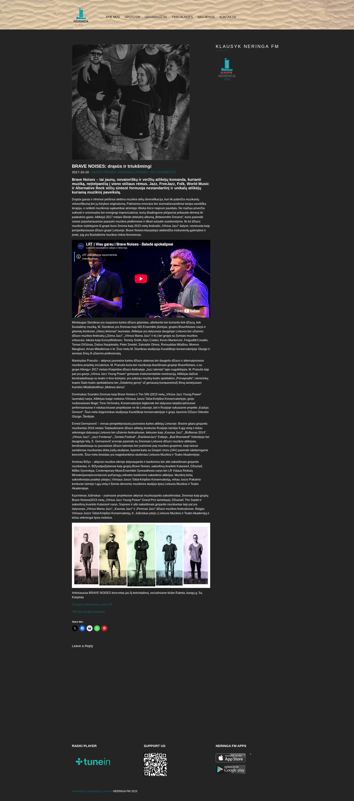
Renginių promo (133, 172)
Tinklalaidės (182, 17)
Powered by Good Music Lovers (92, 791)
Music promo (104, 172)
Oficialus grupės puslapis (88, 611)
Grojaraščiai (156, 17)
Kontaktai (228, 17)
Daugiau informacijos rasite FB (92, 604)
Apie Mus (113, 17)
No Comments (163, 172)
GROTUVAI (132, 17)
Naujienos (206, 17)
